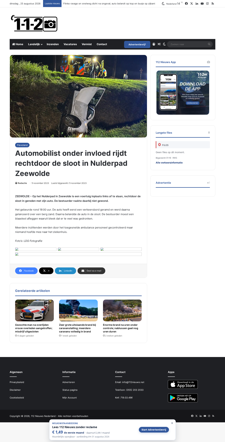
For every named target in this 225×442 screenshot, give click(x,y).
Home (19, 44)
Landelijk (34, 44)
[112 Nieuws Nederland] (34, 23)
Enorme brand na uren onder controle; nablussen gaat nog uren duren (120, 328)
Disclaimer (15, 389)
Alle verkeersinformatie (169, 162)
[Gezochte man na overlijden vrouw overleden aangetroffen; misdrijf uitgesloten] (34, 310)
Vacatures (70, 44)
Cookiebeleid (17, 397)
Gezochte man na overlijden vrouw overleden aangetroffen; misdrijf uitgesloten (33, 328)
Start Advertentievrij (154, 429)
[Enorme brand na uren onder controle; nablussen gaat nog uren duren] (122, 310)
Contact (102, 44)
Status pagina (69, 389)
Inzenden (53, 44)
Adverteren (68, 382)
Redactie (22, 183)
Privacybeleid (17, 382)
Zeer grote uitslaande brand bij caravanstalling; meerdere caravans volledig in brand (77, 328)
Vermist (87, 44)
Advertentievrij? (137, 44)
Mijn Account (69, 397)
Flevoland (22, 145)
